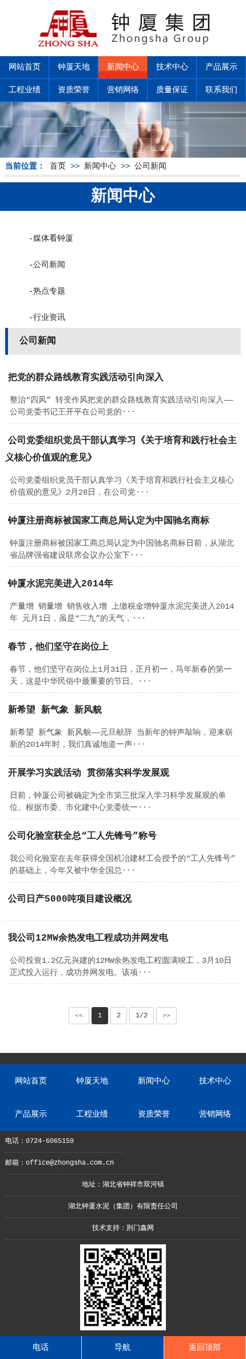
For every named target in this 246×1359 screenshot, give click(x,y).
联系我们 (221, 90)
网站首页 (25, 67)
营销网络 (123, 90)
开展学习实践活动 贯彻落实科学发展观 (88, 773)
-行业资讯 (47, 317)
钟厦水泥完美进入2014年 (60, 584)
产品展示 (221, 67)
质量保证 (172, 90)
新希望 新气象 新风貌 (55, 710)
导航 (122, 1347)
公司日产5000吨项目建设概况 (70, 899)
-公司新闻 (47, 264)
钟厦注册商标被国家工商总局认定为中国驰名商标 (108, 521)
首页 (58, 166)
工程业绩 (25, 90)
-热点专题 (47, 291)
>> (166, 1016)
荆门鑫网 (140, 1228)
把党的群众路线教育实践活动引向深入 (86, 378)
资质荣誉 (74, 90)
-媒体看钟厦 (51, 238)
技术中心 (172, 67)
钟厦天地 (74, 67)
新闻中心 (123, 67)
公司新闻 (150, 166)
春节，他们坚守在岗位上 (58, 647)
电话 (41, 1347)
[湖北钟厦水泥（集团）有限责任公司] (123, 46)
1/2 (142, 1016)
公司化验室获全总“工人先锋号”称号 (82, 836)
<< (79, 1016)
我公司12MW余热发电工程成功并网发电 (88, 938)
